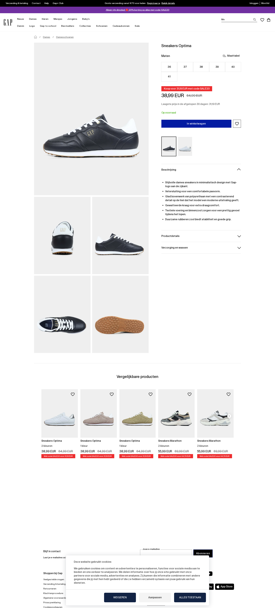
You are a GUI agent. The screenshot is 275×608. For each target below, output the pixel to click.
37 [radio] (185, 66)
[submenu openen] (26, 19)
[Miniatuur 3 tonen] (62, 314)
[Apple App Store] (224, 587)
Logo (32, 26)
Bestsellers (67, 26)
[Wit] (185, 146)
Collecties (85, 26)
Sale (137, 26)
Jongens (72, 19)
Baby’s (86, 19)
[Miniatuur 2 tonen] (120, 235)
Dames (33, 19)
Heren (45, 19)
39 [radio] (217, 66)
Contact (36, 3)
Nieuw (20, 19)
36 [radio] (169, 66)
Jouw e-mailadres (151, 549)
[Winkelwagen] (269, 20)
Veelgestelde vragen (53, 579)
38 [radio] (201, 66)
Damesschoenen (65, 37)
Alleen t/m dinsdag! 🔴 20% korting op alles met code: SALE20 (137, 10)
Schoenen (102, 26)
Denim (20, 26)
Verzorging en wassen (174, 247)
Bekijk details (168, 3)
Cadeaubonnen (121, 26)
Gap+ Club (58, 3)
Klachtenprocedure (53, 593)
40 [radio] (233, 66)
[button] (237, 124)
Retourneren (49, 588)
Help (46, 3)
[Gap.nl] (8, 22)
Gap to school (48, 26)
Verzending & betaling (17, 3)
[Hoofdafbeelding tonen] (91, 119)
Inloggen (254, 3)
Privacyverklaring (52, 602)
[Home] (35, 37)
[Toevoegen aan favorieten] (72, 394)
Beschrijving (168, 169)
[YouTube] (209, 573)
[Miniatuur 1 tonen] (62, 235)
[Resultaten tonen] (254, 19)
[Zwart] (168, 146)
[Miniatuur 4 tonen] (120, 314)
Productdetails (170, 235)
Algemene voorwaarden (55, 598)
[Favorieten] (262, 20)
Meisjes (58, 19)
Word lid (265, 3)
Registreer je (153, 3)
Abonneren (203, 553)
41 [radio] (169, 76)
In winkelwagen (196, 123)
